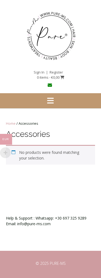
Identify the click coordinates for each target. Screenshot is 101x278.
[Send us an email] (50, 85)
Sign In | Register (48, 72)
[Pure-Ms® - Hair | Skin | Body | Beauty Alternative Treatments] (50, 35)
